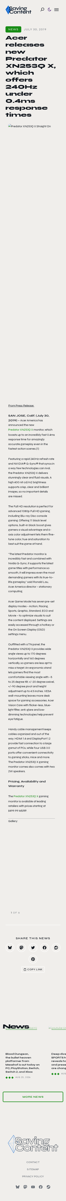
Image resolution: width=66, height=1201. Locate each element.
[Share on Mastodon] (21, 947)
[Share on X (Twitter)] (33, 947)
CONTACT (33, 1162)
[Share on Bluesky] (10, 947)
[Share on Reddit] (56, 947)
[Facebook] (41, 1187)
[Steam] (48, 1187)
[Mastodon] (25, 1187)
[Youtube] (33, 1187)
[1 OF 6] (33, 874)
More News (33, 1096)
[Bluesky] (18, 1187)
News (13, 29)
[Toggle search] (42, 9)
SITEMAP (33, 1169)
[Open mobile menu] (56, 9)
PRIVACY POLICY (33, 1176)
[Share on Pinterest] (33, 959)
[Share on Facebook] (44, 947)
